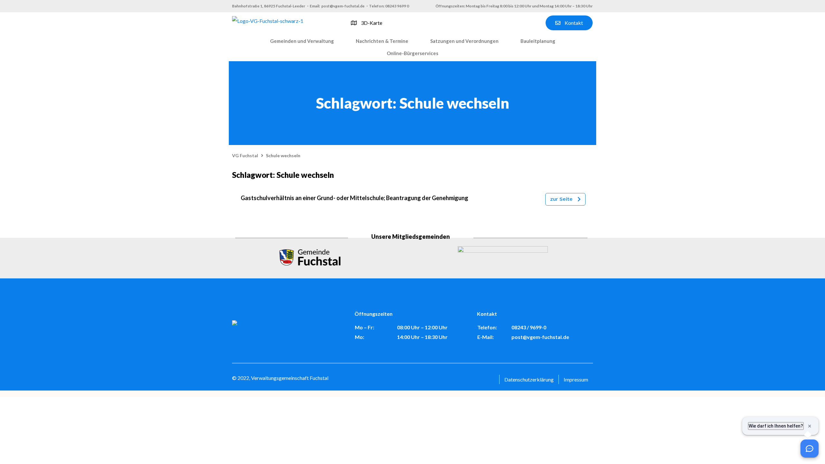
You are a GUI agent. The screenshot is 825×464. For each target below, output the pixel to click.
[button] (302, 41)
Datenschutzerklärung (529, 379)
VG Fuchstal (245, 155)
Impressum (576, 379)
